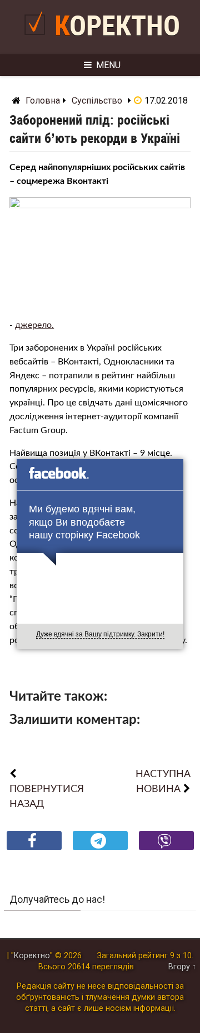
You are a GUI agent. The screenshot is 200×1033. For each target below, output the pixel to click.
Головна (43, 100)
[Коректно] (37, 39)
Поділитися (34, 849)
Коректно (117, 26)
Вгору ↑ (182, 967)
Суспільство (97, 100)
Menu (108, 65)
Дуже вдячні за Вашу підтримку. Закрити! (100, 634)
